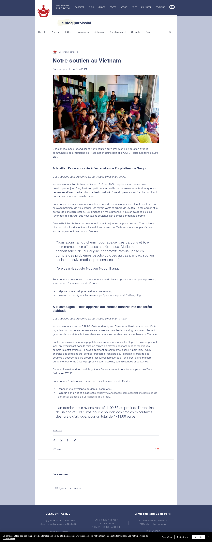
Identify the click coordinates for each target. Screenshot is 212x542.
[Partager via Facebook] (54, 440)
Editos (68, 32)
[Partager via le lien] (75, 440)
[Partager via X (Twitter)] (61, 440)
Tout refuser (182, 537)
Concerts (135, 32)
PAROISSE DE (62, 5)
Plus (148, 32)
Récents (42, 32)
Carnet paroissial (117, 32)
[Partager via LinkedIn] (68, 440)
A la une (55, 32)
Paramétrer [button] (167, 537)
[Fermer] (208, 537)
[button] (80, 7)
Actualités (99, 32)
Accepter (199, 537)
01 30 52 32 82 (153, 531)
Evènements (83, 32)
